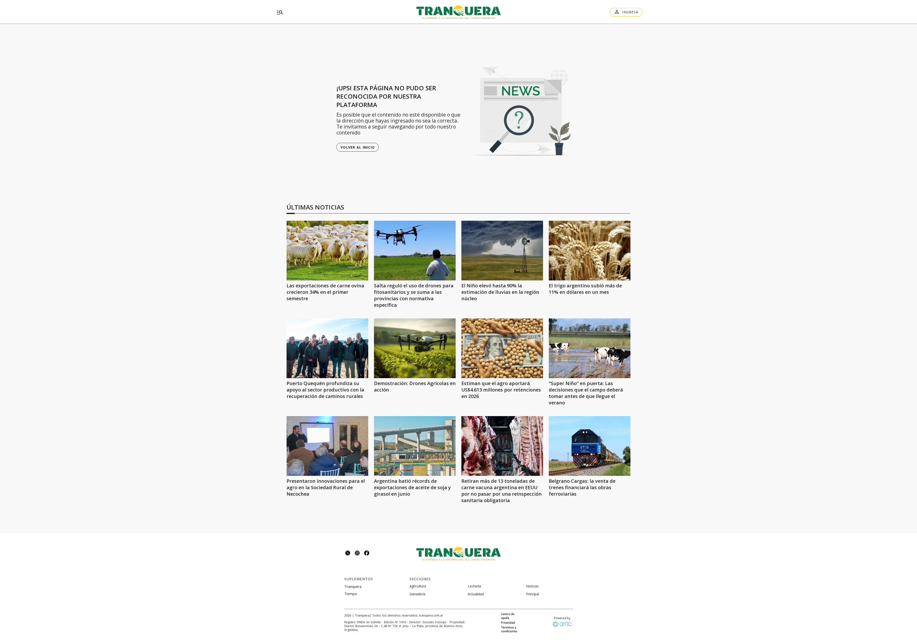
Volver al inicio (358, 147)
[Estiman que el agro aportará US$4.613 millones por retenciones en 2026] (502, 348)
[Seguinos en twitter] (347, 553)
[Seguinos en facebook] (366, 553)
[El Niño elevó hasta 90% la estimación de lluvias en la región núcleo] (502, 250)
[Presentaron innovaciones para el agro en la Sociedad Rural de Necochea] (327, 446)
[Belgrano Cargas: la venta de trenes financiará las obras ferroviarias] (589, 446)
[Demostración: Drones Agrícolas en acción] (415, 348)
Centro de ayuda (507, 616)
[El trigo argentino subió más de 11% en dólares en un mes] (589, 250)
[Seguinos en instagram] (357, 553)
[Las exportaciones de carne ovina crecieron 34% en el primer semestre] (327, 250)
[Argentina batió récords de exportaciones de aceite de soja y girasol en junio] (415, 446)
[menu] (333, 12)
